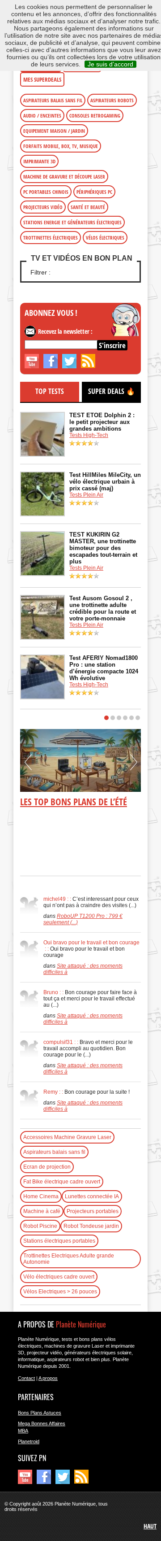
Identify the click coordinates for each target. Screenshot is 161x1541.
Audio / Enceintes (42, 115)
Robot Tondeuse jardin (91, 1226)
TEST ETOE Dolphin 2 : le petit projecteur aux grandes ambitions (102, 422)
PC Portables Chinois (45, 191)
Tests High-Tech (88, 435)
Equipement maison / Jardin (54, 130)
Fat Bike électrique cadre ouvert (61, 1182)
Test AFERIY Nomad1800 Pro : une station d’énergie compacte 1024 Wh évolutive (103, 668)
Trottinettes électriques (50, 237)
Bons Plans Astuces (39, 1412)
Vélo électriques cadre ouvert (58, 1277)
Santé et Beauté (88, 207)
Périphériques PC (94, 191)
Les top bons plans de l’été (73, 801)
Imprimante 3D (39, 161)
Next (133, 765)
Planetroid (28, 1441)
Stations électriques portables (59, 1241)
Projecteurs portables (93, 1211)
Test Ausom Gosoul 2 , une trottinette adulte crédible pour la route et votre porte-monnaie (102, 608)
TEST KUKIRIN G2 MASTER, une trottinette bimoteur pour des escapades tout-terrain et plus (103, 548)
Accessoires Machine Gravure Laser (67, 1137)
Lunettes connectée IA (92, 1196)
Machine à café (41, 1211)
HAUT (150, 1526)
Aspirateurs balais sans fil (52, 100)
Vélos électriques (105, 237)
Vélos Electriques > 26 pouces (60, 1291)
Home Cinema (41, 1196)
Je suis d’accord (110, 64)
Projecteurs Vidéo (43, 207)
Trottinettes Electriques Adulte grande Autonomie (68, 1259)
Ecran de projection (47, 1167)
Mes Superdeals (42, 79)
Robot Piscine (40, 1226)
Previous (28, 765)
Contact (26, 1378)
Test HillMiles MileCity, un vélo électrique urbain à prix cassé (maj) (105, 481)
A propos (48, 1378)
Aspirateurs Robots (112, 100)
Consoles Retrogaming (94, 115)
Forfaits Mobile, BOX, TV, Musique (60, 146)
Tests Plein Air (86, 495)
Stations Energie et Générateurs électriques (72, 222)
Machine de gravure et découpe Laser (64, 176)
